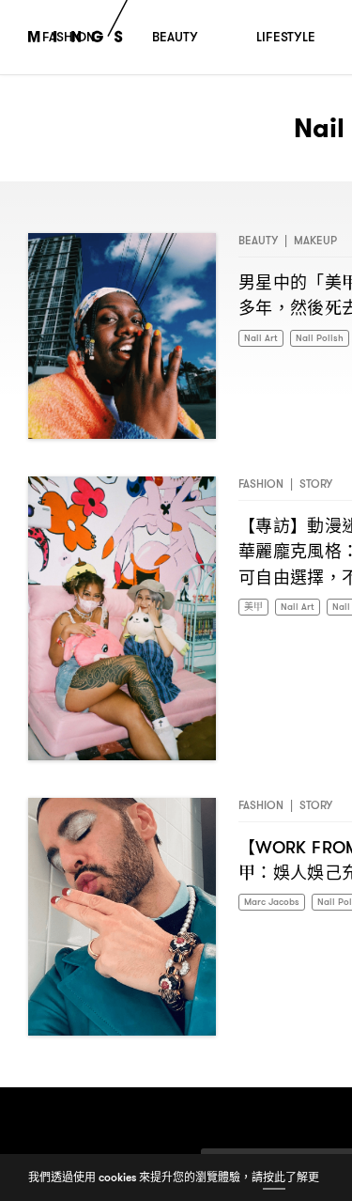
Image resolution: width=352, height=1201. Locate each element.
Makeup (315, 240)
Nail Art (263, 339)
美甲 (255, 608)
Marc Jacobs (276, 903)
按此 (274, 1177)
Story (315, 483)
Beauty (258, 240)
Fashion (260, 483)
